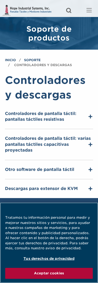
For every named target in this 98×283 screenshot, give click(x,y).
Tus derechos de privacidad (49, 259)
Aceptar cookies (49, 273)
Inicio (10, 60)
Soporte (32, 60)
